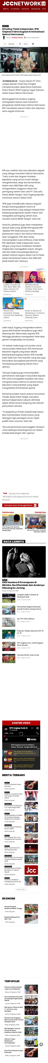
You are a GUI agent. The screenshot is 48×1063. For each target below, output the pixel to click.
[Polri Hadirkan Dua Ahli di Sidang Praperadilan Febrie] (31, 999)
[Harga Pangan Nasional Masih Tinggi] (31, 908)
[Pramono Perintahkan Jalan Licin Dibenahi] (31, 989)
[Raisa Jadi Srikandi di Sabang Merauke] (31, 848)
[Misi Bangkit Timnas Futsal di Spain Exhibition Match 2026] (31, 859)
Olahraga (8, 866)
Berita (5, 26)
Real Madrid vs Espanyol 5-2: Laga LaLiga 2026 (13, 806)
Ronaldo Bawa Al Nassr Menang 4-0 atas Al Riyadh (12, 870)
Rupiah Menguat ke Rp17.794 (12, 918)
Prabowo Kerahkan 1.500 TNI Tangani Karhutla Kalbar (13, 796)
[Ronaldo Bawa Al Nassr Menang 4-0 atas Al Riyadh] (31, 870)
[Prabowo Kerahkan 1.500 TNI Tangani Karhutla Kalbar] (31, 796)
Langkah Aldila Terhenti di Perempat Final (27, 596)
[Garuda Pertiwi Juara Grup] (8, 658)
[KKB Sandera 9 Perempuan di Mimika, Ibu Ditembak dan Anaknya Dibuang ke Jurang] (24, 562)
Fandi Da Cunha (17, 37)
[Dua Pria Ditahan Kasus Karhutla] (31, 785)
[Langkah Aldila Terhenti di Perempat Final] (8, 598)
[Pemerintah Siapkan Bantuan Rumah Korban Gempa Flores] (8, 610)
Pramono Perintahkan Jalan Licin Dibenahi (13, 988)
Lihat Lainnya (20, 889)
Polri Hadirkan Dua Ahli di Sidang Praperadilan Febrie (13, 999)
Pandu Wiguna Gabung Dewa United (12, 828)
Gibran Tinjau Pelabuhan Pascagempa (9, 1041)
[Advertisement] (24, 142)
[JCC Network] (24, 3)
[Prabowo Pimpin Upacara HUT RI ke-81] (8, 634)
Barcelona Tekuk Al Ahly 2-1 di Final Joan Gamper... (13, 1009)
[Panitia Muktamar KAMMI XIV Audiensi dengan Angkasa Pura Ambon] (31, 817)
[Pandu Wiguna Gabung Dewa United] (31, 827)
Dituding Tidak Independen (19, 493)
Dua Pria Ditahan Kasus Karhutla (12, 785)
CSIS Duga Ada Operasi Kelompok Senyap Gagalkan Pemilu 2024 (12, 528)
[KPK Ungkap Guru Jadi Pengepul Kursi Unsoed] (8, 646)
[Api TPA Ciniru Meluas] (8, 622)
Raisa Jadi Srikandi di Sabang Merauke (12, 849)
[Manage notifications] (41, 1044)
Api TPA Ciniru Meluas (25, 619)
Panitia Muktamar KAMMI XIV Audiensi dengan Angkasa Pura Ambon (13, 817)
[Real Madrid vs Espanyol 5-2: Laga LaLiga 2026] (31, 806)
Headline (8, 804)
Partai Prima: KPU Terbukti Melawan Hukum (36, 531)
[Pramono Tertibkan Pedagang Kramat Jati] (31, 880)
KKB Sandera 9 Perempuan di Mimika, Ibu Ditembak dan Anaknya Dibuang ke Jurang (23, 585)
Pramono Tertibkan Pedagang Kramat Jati (12, 881)
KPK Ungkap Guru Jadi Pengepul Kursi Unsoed (12, 838)
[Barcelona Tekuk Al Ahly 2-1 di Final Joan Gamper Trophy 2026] (31, 1010)
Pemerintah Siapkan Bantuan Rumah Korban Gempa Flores (29, 608)
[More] (33, 44)
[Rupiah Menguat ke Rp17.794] (31, 919)
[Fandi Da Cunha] (4, 37)
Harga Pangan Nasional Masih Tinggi (13, 907)
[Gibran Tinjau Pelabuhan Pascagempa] (31, 1042)
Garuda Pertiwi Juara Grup (28, 655)
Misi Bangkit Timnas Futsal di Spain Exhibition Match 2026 (13, 859)
